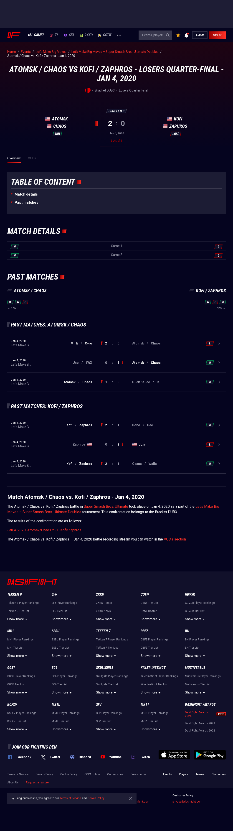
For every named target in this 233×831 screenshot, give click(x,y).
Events (167, 774)
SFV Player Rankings (109, 713)
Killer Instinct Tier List (154, 684)
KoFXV (12, 704)
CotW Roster (149, 611)
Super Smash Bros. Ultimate (106, 506)
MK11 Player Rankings (155, 713)
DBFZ (144, 631)
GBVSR (190, 594)
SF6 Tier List (59, 611)
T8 (56, 35)
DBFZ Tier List (149, 647)
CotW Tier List (149, 602)
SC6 (54, 667)
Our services (115, 774)
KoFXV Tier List (16, 721)
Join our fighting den (34, 747)
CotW (107, 35)
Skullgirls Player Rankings (112, 676)
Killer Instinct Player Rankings (159, 676)
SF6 (71, 35)
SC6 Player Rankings (65, 676)
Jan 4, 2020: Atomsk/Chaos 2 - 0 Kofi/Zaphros (44, 530)
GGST (11, 667)
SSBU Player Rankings (65, 639)
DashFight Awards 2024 (196, 714)
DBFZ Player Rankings (154, 639)
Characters (219, 774)
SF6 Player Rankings (64, 602)
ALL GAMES (36, 35)
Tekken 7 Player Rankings (112, 639)
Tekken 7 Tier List (107, 647)
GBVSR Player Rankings (200, 602)
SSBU (55, 631)
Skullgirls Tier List (107, 684)
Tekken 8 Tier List (18, 611)
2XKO (89, 35)
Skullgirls (104, 667)
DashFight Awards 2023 (200, 723)
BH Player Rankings (197, 639)
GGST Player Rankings (21, 676)
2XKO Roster (104, 602)
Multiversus (195, 667)
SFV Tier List (103, 721)
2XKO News (103, 611)
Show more (15, 619)
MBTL (56, 704)
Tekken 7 (103, 631)
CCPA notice (92, 774)
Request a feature (37, 782)
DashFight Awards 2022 (200, 730)
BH (187, 631)
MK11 (145, 704)
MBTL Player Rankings (66, 713)
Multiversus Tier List (197, 684)
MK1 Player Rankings (20, 639)
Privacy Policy (44, 774)
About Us (13, 782)
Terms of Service (17, 774)
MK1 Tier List (15, 647)
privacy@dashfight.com (187, 801)
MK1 (10, 631)
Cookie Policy (68, 774)
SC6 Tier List (59, 684)
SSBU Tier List (60, 647)
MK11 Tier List (149, 721)
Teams (200, 774)
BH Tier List (192, 647)
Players (183, 774)
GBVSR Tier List (195, 611)
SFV (98, 704)
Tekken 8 (14, 594)
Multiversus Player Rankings (203, 676)
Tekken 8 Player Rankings (23, 602)
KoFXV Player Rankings (21, 713)
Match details (26, 194)
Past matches (26, 202)
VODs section (175, 539)
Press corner (139, 774)
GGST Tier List (16, 684)
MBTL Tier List (60, 721)
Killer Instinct (153, 667)
